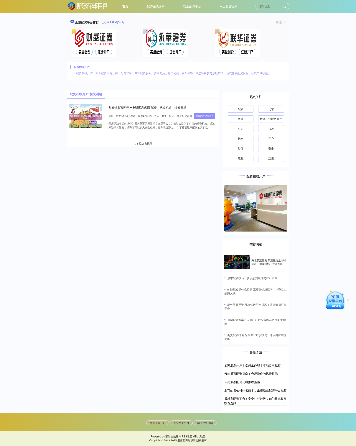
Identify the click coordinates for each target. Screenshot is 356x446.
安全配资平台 (192, 6)
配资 (240, 109)
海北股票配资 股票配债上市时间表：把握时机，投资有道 (268, 261)
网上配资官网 (228, 6)
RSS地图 (187, 436)
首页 (125, 6)
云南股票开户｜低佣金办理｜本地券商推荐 (252, 365)
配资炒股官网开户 (204, 115)
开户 (271, 138)
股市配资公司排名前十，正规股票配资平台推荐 (255, 390)
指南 (240, 138)
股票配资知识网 (186, 440)
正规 (271, 158)
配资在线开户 (156, 6)
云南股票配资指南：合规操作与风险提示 (251, 373)
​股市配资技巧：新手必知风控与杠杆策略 (252, 278)
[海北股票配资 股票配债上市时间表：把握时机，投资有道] (237, 262)
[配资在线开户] (87, 6)
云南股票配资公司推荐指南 (242, 382)
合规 (271, 129)
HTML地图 (199, 436)
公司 (240, 129)
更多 (279, 22)
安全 (271, 148)
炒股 (240, 148)
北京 (271, 109)
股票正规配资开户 (271, 119)
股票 (240, 119)
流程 (240, 158)
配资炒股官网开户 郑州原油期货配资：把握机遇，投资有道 (147, 107)
